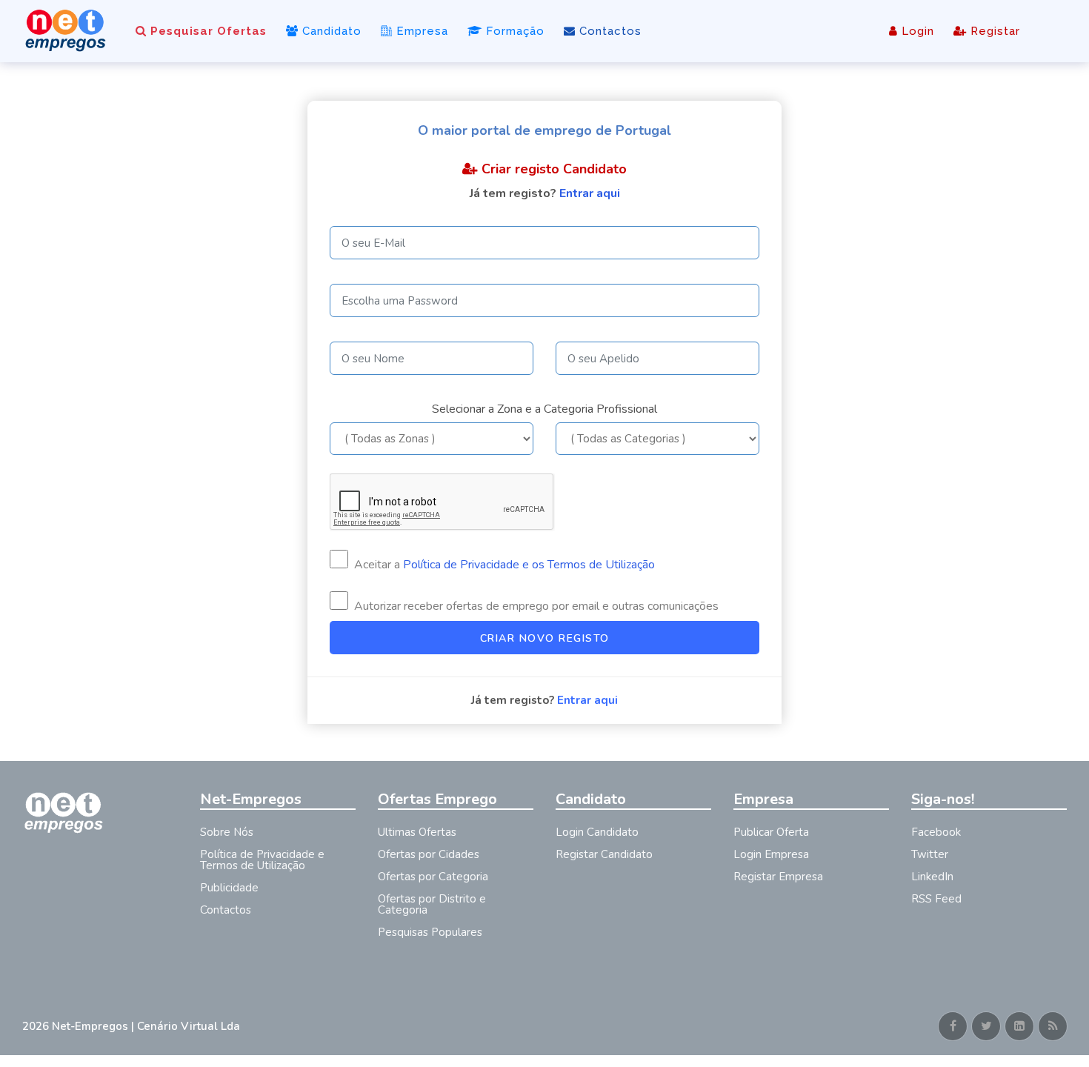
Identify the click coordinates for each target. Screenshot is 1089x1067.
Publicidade (229, 887)
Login (916, 31)
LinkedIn (932, 876)
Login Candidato (597, 832)
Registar (993, 31)
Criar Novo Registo (545, 638)
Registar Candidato (604, 854)
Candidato (330, 31)
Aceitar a (503, 564)
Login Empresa (771, 854)
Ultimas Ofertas (417, 832)
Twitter (929, 854)
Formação (513, 31)
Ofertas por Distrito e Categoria (432, 904)
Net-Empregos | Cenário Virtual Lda (146, 1026)
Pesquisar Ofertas (207, 31)
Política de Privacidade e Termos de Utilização (262, 860)
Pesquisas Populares (430, 932)
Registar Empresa (778, 876)
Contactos (609, 31)
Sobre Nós (226, 832)
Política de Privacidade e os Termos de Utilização (529, 564)
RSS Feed (936, 898)
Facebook (936, 832)
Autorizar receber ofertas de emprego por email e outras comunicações (535, 606)
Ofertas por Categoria (433, 876)
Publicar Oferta (771, 832)
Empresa (420, 31)
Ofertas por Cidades (428, 854)
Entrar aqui (589, 193)
